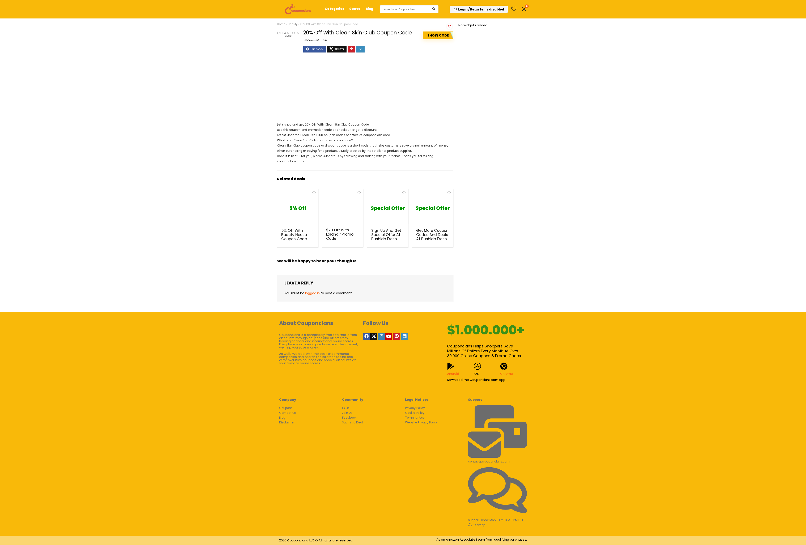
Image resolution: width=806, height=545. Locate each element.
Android (453, 373)
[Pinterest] (396, 336)
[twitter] (373, 336)
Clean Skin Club (317, 40)
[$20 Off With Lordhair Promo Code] (342, 208)
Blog (369, 9)
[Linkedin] (404, 336)
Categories (334, 9)
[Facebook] (366, 336)
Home (281, 24)
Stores (355, 9)
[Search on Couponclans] (433, 9)
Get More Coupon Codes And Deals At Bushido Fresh (432, 234)
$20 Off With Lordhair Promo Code (339, 234)
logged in (312, 293)
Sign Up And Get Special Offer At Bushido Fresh (386, 234)
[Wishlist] (513, 9)
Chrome (506, 373)
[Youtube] (388, 336)
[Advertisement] (365, 89)
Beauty (292, 24)
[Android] (450, 366)
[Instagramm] (381, 336)
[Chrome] (504, 366)
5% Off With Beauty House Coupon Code (294, 234)
